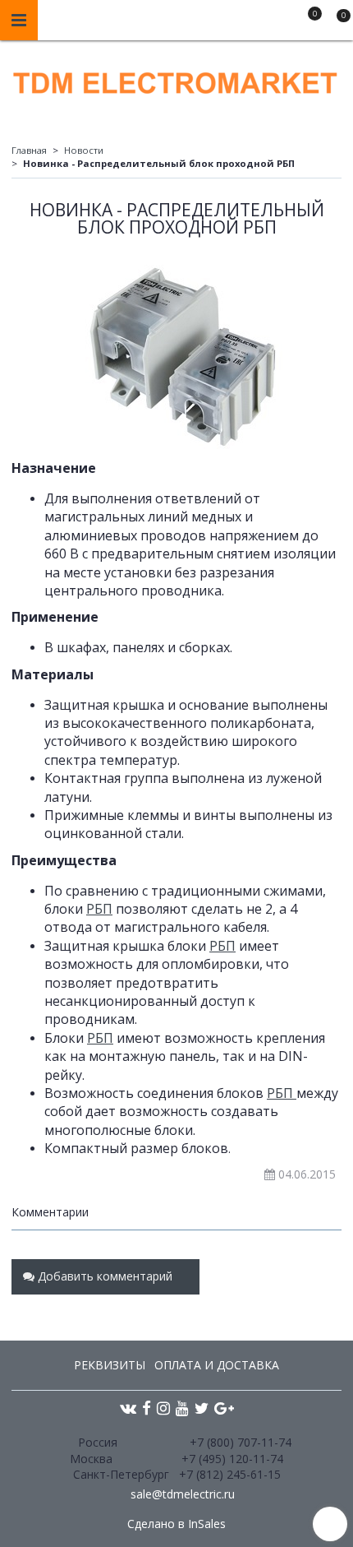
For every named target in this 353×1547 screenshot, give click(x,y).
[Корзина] (336, 23)
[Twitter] (202, 1407)
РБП (99, 909)
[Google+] (224, 1407)
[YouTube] (182, 1407)
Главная (29, 150)
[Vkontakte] (128, 1407)
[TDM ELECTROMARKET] (176, 79)
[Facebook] (146, 1407)
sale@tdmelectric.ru (183, 1494)
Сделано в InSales (176, 1524)
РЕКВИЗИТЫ (109, 1365)
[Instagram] (163, 1407)
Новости (83, 150)
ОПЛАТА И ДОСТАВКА (216, 1365)
